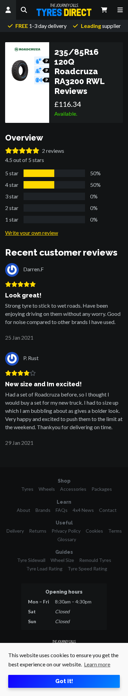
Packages (101, 489)
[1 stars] (8, 150)
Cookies (94, 531)
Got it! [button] (64, 681)
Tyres (27, 489)
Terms (115, 531)
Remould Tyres (95, 560)
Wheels (47, 489)
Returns (37, 531)
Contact (108, 510)
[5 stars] (35, 150)
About (23, 510)
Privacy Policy (66, 531)
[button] (24, 10)
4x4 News (83, 510)
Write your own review (31, 232)
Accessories (73, 489)
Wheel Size (62, 560)
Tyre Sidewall (31, 560)
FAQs (62, 510)
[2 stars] (15, 150)
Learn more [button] (97, 664)
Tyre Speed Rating (87, 568)
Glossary (66, 539)
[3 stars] (22, 150)
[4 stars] (29, 150)
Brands (43, 510)
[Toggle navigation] (120, 10)
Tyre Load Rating (44, 568)
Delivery (15, 531)
